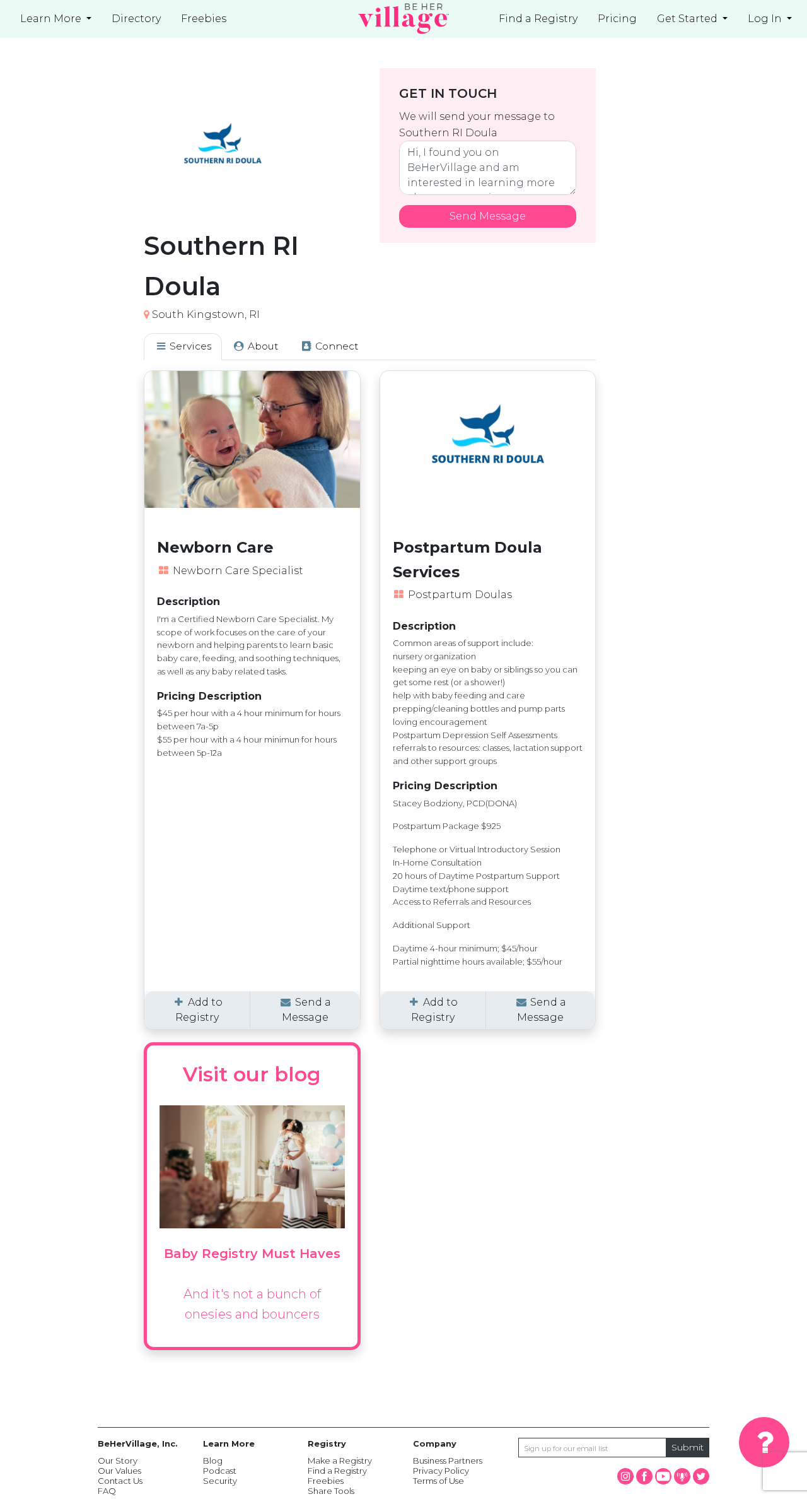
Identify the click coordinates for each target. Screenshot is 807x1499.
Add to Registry (198, 1009)
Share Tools (331, 1491)
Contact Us (120, 1481)
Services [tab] (189, 346)
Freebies (326, 1481)
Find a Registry (538, 19)
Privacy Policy (441, 1471)
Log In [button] (766, 19)
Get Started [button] (688, 19)
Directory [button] (136, 19)
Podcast (219, 1471)
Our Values (119, 1471)
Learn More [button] (52, 19)
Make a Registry (340, 1460)
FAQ (107, 1491)
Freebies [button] (203, 19)
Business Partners (447, 1460)
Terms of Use (438, 1481)
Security (220, 1481)
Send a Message (306, 1009)
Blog (213, 1460)
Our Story (117, 1460)
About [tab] (262, 346)
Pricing (617, 19)
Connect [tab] (336, 346)
